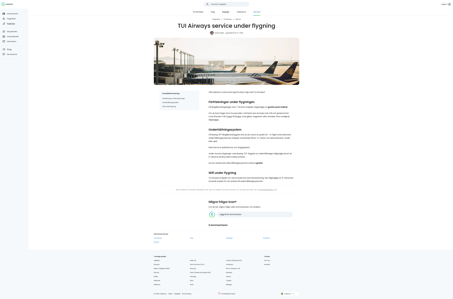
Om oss (267, 260)
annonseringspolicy (266, 190)
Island (228, 277)
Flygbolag (216, 19)
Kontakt (267, 264)
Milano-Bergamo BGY (162, 268)
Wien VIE (193, 260)
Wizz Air (156, 272)
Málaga (229, 285)
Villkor (170, 294)
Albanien (157, 281)
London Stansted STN (234, 260)
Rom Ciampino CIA (233, 268)
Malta (156, 277)
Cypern (228, 281)
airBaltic (157, 260)
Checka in (241, 12)
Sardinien (229, 264)
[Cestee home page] (7, 4)
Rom (191, 281)
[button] (251, 214)
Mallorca (157, 285)
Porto (192, 285)
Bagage (225, 12)
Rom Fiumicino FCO (197, 264)
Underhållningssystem (170, 102)
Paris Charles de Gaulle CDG (200, 272)
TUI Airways (198, 12)
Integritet (177, 294)
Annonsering (186, 294)
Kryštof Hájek (219, 33)
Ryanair (156, 264)
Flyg (213, 12)
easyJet (193, 268)
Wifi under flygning (169, 106)
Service (257, 12)
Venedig (193, 277)
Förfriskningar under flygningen (173, 98)
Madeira (229, 272)
